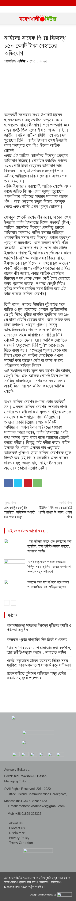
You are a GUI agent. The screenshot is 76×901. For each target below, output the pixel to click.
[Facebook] (8, 483)
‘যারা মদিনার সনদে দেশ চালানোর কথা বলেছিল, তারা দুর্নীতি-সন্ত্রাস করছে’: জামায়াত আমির (49, 546)
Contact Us (17, 828)
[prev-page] (7, 603)
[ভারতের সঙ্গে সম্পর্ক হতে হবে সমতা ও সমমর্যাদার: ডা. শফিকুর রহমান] (14, 587)
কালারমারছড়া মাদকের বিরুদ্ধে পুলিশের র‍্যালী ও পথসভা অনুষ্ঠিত (39, 627)
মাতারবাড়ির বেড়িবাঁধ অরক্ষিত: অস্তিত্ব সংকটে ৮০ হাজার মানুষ (19, 512)
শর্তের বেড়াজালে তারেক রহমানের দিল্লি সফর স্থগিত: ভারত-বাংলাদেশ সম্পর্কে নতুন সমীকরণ (49, 567)
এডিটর (21, 61)
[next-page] (13, 603)
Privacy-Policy (19, 838)
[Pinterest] (28, 483)
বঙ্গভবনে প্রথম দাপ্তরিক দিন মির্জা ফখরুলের (37, 639)
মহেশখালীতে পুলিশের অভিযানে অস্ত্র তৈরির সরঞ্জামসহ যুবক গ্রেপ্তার (36, 675)
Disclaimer (16, 833)
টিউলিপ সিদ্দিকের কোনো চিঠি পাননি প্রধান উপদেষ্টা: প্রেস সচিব (55, 512)
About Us (16, 823)
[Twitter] (18, 483)
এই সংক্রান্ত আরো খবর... (28, 531)
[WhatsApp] (37, 483)
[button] (7, 18)
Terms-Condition (21, 842)
